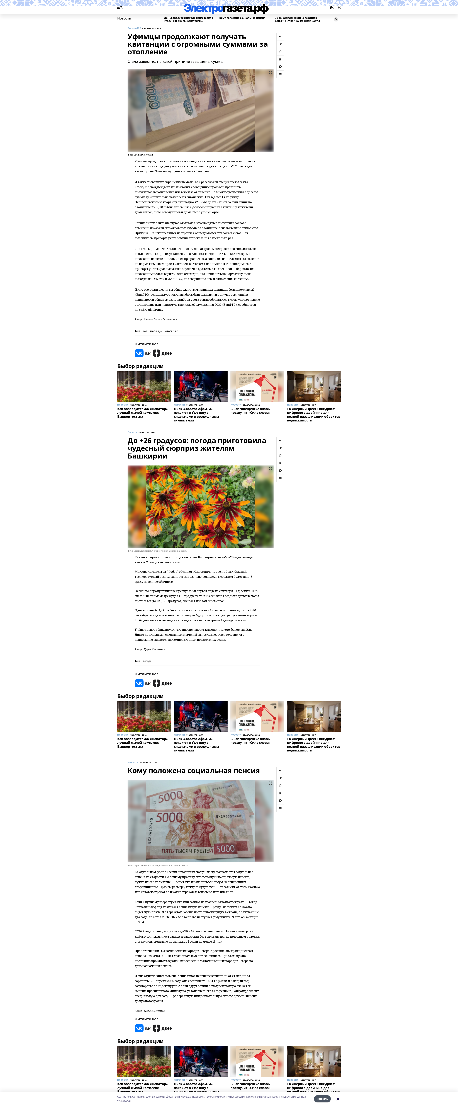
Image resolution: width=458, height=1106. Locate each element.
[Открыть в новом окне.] (143, 353)
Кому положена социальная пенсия (242, 18)
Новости (133, 762)
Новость (124, 18)
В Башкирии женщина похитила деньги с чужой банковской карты (297, 19)
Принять (322, 1098)
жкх (145, 331)
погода (147, 661)
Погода (132, 432)
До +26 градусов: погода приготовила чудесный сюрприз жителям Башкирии (188, 19)
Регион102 (134, 28)
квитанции (156, 331)
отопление (171, 331)
